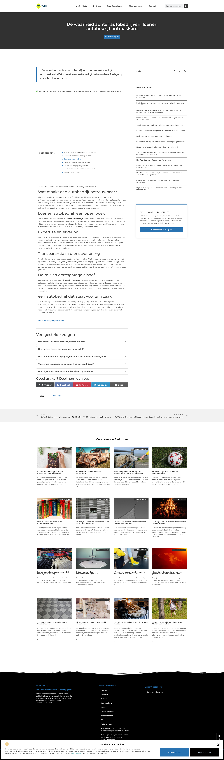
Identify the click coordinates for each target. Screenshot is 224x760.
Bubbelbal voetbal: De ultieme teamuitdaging (165, 472)
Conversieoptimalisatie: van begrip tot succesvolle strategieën (157, 181)
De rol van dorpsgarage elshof (76, 166)
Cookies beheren (204, 752)
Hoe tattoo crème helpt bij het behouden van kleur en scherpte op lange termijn (159, 174)
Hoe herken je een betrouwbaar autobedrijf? (82, 349)
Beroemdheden (107, 716)
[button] (218, 744)
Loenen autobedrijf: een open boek (78, 156)
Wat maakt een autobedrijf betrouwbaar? (81, 152)
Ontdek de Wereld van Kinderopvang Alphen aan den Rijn (168, 623)
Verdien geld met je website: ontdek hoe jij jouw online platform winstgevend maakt (115, 737)
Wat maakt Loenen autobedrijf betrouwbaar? (82, 342)
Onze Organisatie (114, 6)
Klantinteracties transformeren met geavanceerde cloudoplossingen (167, 573)
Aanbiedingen (112, 37)
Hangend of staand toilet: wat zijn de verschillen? (157, 147)
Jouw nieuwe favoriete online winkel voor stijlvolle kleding (53, 573)
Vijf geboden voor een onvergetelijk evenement (91, 623)
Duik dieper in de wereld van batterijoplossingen (49, 522)
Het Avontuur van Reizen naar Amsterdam (154, 160)
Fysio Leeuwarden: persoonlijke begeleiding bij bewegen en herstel (160, 104)
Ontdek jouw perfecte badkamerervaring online (87, 573)
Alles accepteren (174, 752)
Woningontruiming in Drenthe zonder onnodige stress (159, 125)
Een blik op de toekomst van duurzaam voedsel (131, 623)
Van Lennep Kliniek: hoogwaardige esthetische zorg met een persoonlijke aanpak (160, 153)
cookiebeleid (76, 753)
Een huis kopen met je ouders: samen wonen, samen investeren (158, 96)
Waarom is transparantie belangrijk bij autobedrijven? (82, 364)
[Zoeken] (186, 6)
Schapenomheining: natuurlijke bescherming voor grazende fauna (128, 472)
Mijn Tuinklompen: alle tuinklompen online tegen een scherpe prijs (159, 189)
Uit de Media (105, 720)
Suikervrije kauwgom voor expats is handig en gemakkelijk (161, 142)
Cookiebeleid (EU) (107, 711)
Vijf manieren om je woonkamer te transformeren (52, 623)
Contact (152, 6)
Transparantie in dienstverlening (77, 162)
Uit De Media (81, 6)
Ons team (104, 694)
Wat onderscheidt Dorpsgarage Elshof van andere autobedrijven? (82, 356)
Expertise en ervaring (72, 159)
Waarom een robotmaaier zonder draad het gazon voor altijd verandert (159, 119)
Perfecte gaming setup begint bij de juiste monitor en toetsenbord (159, 166)
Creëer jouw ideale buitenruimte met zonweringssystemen (130, 522)
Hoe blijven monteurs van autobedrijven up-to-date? (82, 371)
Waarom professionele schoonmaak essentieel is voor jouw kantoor (129, 573)
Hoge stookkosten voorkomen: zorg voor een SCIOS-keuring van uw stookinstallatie (158, 111)
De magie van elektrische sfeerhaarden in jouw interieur (169, 522)
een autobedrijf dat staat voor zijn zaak (79, 169)
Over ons (104, 690)
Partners (97, 6)
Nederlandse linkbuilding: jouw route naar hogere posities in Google (115, 729)
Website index (106, 724)
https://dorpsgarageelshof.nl (51, 320)
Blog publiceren (136, 6)
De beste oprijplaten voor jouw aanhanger (154, 136)
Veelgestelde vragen (72, 172)
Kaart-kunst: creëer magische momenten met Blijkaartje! (160, 131)
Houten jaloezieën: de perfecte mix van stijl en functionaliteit (92, 522)
